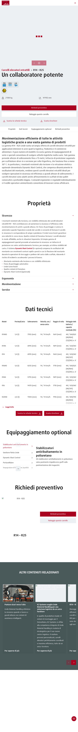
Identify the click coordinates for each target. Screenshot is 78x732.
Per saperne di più (12, 651)
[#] (73, 216)
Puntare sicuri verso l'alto (15, 605)
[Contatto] (74, 719)
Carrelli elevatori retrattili (16, 70)
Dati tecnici (23, 129)
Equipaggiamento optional (41, 129)
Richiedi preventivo (62, 129)
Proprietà (11, 129)
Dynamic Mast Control (23, 248)
